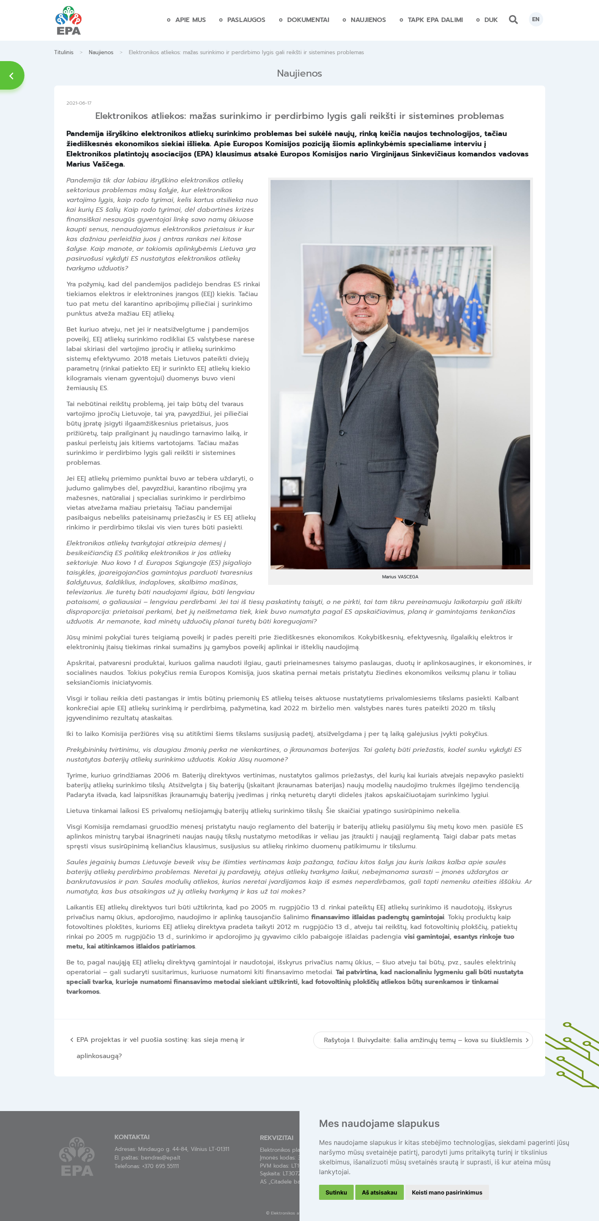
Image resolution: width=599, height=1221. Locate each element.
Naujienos (101, 52)
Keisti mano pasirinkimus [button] (447, 1192)
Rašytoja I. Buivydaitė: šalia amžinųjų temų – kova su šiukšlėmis (423, 1040)
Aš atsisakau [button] (379, 1192)
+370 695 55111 (160, 1166)
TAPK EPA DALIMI (435, 20)
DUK (491, 20)
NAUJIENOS (368, 20)
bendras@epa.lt (161, 1158)
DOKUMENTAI (308, 20)
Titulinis (63, 52)
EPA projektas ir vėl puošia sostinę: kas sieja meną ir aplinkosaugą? (160, 1048)
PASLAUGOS (246, 20)
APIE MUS (190, 20)
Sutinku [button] (336, 1192)
